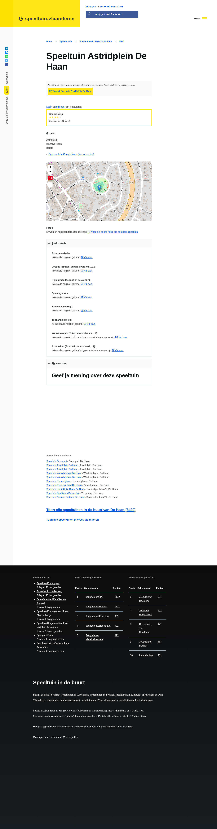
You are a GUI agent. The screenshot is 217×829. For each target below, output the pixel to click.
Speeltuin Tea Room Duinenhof (62, 493)
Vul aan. (88, 257)
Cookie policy (70, 737)
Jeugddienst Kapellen (97, 616)
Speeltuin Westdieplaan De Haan (63, 473)
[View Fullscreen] (50, 184)
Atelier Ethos (139, 716)
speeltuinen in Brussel (102, 694)
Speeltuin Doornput (56, 461)
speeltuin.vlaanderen (50, 18)
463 (160, 641)
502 (160, 610)
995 (117, 616)
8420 (121, 41)
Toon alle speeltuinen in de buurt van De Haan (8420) (91, 510)
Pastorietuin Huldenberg (49, 591)
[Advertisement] (99, 424)
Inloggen (91, 6)
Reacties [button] (60, 363)
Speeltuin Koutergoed (48, 583)
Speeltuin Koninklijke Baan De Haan (65, 489)
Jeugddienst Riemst (96, 606)
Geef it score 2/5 (53, 117)
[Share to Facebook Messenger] (6, 52)
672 (117, 635)
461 (160, 655)
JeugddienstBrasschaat (98, 626)
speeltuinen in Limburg (128, 694)
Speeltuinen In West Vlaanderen (96, 41)
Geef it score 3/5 (55, 117)
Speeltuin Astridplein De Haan (62, 465)
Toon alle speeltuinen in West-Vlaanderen (72, 519)
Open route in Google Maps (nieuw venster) (71, 154)
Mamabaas (120, 710)
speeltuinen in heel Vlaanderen (136, 700)
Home (49, 41)
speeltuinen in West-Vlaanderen (99, 700)
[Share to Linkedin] (6, 48)
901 (117, 626)
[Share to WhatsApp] (6, 56)
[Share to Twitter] (6, 60)
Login (49, 107)
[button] (50, 178)
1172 (117, 597)
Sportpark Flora (45, 635)
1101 (117, 606)
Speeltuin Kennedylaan (58, 481)
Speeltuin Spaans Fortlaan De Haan (65, 497)
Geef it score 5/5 (60, 117)
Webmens (83, 710)
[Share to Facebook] (6, 64)
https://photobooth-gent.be (80, 716)
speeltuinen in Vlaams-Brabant (63, 700)
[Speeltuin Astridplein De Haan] (99, 188)
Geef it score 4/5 (58, 117)
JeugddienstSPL (94, 597)
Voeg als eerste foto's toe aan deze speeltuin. (114, 232)
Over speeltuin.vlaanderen (47, 737)
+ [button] (50, 167)
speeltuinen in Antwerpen (75, 694)
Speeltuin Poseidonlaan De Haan (64, 485)
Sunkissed (137, 710)
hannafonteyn (146, 655)
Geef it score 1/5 (50, 117)
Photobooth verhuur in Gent (113, 716)
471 (160, 624)
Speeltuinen (66, 41)
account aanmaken (111, 6)
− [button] (50, 171)
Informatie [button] (59, 243)
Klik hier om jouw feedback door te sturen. (110, 726)
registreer (60, 107)
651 (160, 597)
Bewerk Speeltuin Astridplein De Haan (71, 91)
